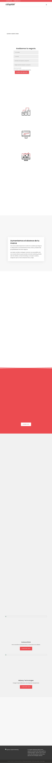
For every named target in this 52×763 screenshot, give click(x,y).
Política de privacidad (27, 761)
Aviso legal (42, 761)
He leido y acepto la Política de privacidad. (23, 69)
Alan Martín (11, 717)
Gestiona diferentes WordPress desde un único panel (22, 730)
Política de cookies (36, 761)
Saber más (8, 147)
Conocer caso (26, 484)
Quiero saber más (11, 346)
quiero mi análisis (21, 72)
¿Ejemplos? (26, 424)
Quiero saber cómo (13, 33)
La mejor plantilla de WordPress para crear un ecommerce (23, 715)
